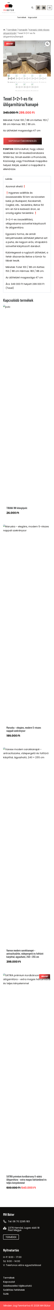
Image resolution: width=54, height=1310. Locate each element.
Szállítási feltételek (14, 1289)
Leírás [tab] (8, 179)
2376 (11, 1227)
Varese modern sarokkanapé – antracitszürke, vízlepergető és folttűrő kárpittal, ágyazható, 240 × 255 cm (24, 953)
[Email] (43, 7)
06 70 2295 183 (21, 1221)
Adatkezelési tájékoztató (17, 1285)
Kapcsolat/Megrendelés (23, 140)
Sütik (6, 1293)
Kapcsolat (32, 17)
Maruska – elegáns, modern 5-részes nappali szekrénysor (23, 729)
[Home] (4, 29)
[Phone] (38, 7)
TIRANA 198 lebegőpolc (16, 507)
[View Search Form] (32, 8)
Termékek (21, 17)
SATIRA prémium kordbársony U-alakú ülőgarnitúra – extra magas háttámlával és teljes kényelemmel (26, 1179)
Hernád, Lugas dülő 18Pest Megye (23, 1229)
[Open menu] (49, 7)
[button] (47, 43)
